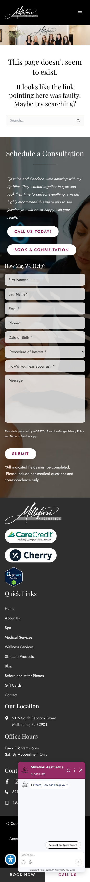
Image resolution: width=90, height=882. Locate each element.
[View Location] (8, 718)
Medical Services (18, 637)
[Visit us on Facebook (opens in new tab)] (7, 781)
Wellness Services (19, 647)
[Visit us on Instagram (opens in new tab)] (16, 781)
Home (9, 608)
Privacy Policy (75, 431)
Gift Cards (13, 685)
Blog (8, 666)
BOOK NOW (22, 874)
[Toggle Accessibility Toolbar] (10, 859)
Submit (20, 453)
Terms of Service (20, 436)
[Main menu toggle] (80, 12)
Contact (11, 695)
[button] (33, 231)
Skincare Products (19, 656)
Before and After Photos (24, 675)
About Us (12, 618)
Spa (8, 627)
